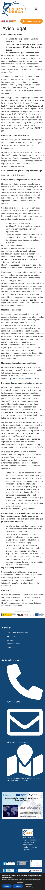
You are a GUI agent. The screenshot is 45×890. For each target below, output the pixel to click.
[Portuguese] (11, 21)
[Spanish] (14, 21)
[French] (5, 21)
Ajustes (28, 886)
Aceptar (6, 886)
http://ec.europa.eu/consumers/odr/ (23, 378)
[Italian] (8, 21)
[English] (2, 21)
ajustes (20, 882)
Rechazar (18, 886)
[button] (36, 9)
